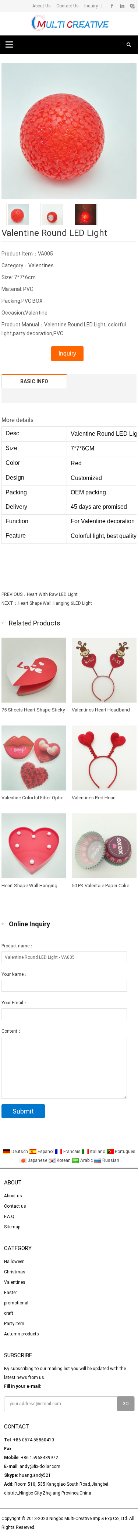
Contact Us (67, 5)
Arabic (86, 1160)
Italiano (97, 1151)
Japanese (37, 1160)
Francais (72, 1151)
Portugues (124, 1151)
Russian (110, 1160)
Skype (132, 6)
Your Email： (14, 1002)
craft (8, 1313)
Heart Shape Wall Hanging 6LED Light (55, 603)
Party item (14, 1323)
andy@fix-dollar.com (40, 1466)
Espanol (45, 1151)
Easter (10, 1292)
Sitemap (12, 1226)
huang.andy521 (35, 1475)
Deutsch (19, 1151)
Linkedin (122, 6)
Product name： (17, 945)
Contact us (15, 1206)
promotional (16, 1303)
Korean (64, 1160)
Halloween (14, 1261)
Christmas (14, 1271)
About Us (41, 5)
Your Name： (14, 974)
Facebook (112, 6)
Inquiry (90, 5)
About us (13, 1195)
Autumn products (21, 1334)
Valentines (41, 265)
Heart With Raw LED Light (52, 594)
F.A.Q (9, 1216)
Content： (11, 1031)
